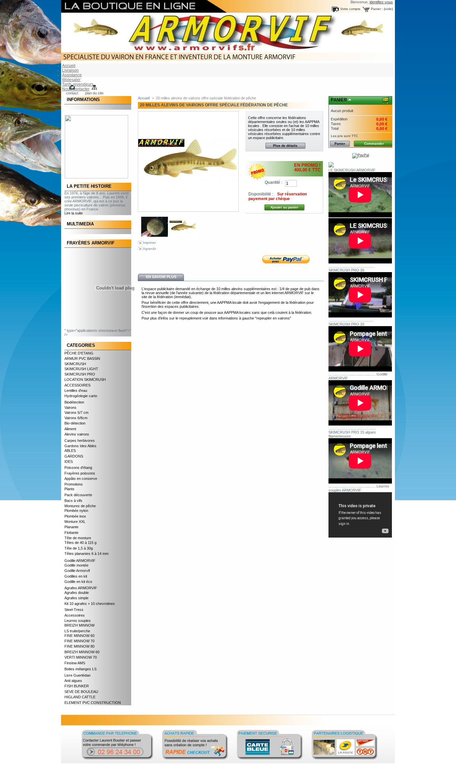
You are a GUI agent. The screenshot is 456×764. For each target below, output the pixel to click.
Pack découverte (78, 495)
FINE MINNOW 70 (79, 641)
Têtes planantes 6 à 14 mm (86, 554)
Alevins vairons (76, 434)
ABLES (70, 451)
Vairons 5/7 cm (76, 413)
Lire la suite (73, 213)
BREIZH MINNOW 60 (81, 652)
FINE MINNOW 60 (79, 636)
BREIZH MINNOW (79, 625)
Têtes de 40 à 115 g (80, 543)
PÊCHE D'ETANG (78, 353)
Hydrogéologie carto (80, 396)
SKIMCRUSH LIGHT (81, 369)
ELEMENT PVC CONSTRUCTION (92, 703)
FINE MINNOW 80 (79, 646)
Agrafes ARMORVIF (80, 588)
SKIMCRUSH (75, 364)
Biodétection (74, 402)
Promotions (73, 484)
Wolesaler (71, 79)
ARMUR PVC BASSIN (82, 358)
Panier (339, 99)
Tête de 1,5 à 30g (78, 548)
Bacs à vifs (73, 501)
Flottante (71, 533)
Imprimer (149, 242)
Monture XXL (74, 522)
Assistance (72, 75)
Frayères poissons (79, 473)
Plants (69, 489)
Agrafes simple (76, 598)
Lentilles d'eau (75, 391)
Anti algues (73, 681)
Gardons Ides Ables (80, 446)
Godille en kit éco (78, 582)
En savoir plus (161, 277)
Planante (71, 527)
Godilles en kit (75, 576)
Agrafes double (76, 593)
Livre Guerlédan (77, 675)
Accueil (68, 65)
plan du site (94, 93)
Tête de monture (77, 538)
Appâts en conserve (80, 479)
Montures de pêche (80, 506)
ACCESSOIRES (77, 385)
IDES (68, 462)
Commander (374, 143)
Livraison (70, 70)
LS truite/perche (77, 631)
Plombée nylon (76, 511)
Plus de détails (285, 145)
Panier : (377, 9)
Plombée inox (75, 516)
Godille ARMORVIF (79, 561)
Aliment (70, 429)
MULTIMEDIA (80, 223)
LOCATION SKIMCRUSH (85, 379)
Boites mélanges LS (80, 669)
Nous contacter (75, 89)
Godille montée (76, 565)
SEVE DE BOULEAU (81, 692)
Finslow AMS (74, 663)
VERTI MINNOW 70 (80, 657)
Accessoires (74, 615)
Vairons (70, 408)
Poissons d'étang (78, 468)
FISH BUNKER (76, 686)
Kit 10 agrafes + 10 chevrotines (89, 604)
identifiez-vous (381, 2)
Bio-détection (74, 423)
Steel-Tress (73, 610)
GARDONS (73, 456)
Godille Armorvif (77, 571)
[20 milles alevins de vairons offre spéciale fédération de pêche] (154, 239)
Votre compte (350, 9)
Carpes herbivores (79, 441)
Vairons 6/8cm (75, 418)
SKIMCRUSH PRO (79, 374)
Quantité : (273, 182)
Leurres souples (77, 621)
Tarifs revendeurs (77, 84)
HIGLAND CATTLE (79, 697)
